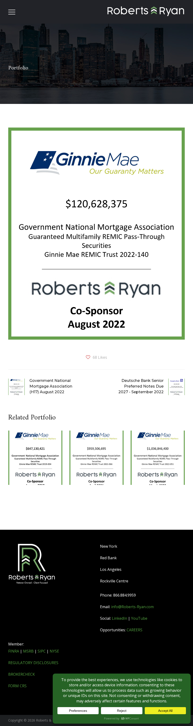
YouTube (139, 618)
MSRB (28, 651)
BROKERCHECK (21, 674)
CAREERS (134, 629)
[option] (35, 473)
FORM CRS (17, 685)
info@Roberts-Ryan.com (132, 606)
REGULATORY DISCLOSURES (33, 662)
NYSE (54, 651)
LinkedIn (119, 618)
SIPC (42, 651)
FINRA (13, 651)
